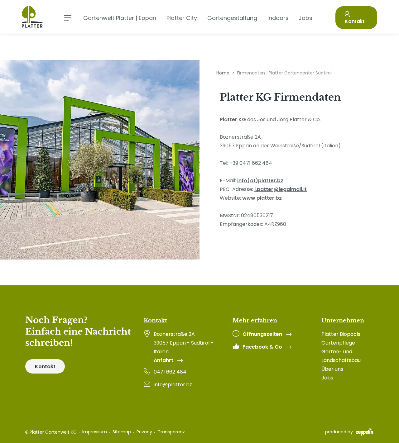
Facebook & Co (263, 347)
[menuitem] (346, 334)
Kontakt (354, 21)
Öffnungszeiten (263, 334)
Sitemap (122, 432)
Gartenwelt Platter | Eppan (119, 18)
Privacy (144, 432)
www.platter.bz (262, 198)
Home (222, 73)
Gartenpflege (338, 342)
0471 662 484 (170, 371)
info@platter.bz (173, 384)
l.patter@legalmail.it (280, 189)
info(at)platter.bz (260, 180)
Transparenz (171, 432)
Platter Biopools (340, 334)
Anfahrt (164, 360)
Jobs (305, 18)
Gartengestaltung (232, 18)
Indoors (278, 18)
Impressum (94, 432)
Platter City (181, 18)
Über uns (332, 369)
